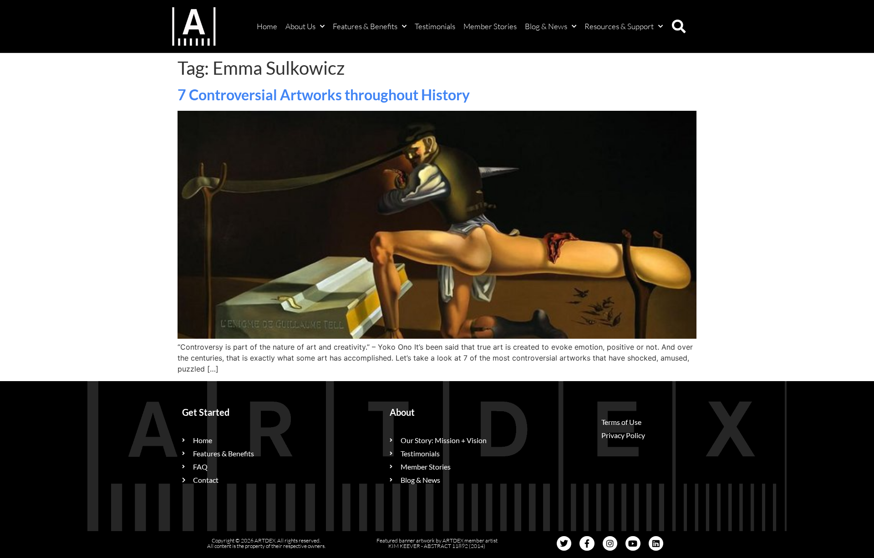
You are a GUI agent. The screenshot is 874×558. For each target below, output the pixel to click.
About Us (300, 26)
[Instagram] (610, 543)
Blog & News (546, 26)
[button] (679, 26)
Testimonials (435, 26)
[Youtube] (632, 543)
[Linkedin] (656, 543)
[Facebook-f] (586, 543)
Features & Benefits (365, 26)
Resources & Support (619, 26)
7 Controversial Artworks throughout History (324, 94)
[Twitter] (564, 543)
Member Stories (490, 26)
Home (267, 26)
